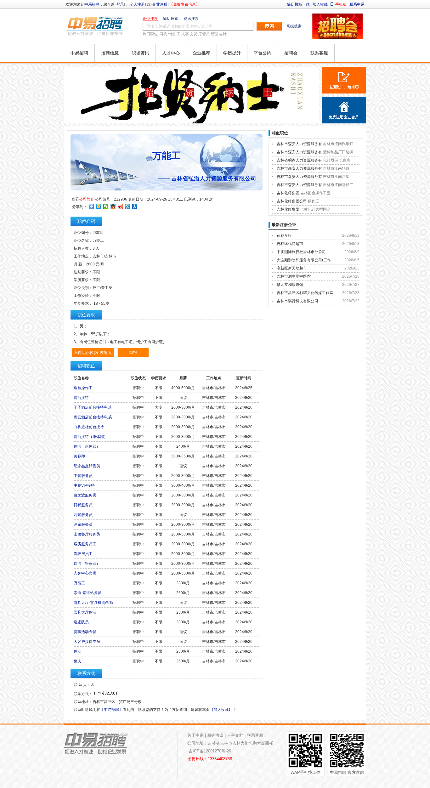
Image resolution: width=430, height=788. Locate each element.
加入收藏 (320, 4)
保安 (77, 651)
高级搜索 (294, 26)
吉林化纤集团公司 (292, 201)
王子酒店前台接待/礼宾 (93, 407)
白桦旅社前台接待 (89, 427)
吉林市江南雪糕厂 (338, 185)
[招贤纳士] (191, 122)
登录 (120, 4)
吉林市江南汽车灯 (338, 144)
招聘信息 (110, 52)
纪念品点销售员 (87, 466)
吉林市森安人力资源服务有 (299, 144)
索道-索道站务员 (87, 593)
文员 (193, 34)
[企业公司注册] (344, 110)
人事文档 (235, 735)
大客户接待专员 (87, 641)
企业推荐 (201, 52)
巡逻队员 (81, 622)
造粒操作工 (83, 388)
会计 (223, 34)
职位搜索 (150, 18)
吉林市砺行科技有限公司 (297, 301)
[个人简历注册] (344, 80)
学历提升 (232, 52)
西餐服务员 (83, 515)
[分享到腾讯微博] (127, 206)
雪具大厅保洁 (85, 612)
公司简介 (86, 199)
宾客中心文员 (85, 573)
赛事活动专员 (85, 632)
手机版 (341, 4)
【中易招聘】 (111, 709)
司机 (163, 34)
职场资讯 (140, 52)
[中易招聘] (95, 26)
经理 (214, 34)
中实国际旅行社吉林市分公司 (301, 252)
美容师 (79, 456)
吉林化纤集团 (288, 193)
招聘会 (290, 52)
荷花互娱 (284, 235)
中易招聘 (91, 4)
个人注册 (137, 4)
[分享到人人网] (135, 206)
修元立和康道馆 (290, 284)
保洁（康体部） (87, 446)
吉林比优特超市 (290, 243)
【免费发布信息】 (184, 4)
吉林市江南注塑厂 (338, 176)
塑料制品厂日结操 (338, 152)
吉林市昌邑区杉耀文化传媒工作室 (305, 293)
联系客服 (319, 52)
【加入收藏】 (221, 709)
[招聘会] (337, 37)
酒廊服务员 (83, 524)
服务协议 (215, 735)
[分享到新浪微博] (120, 206)
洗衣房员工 (83, 554)
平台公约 (262, 52)
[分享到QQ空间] (98, 206)
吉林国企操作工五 (315, 193)
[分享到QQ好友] (113, 206)
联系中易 (357, 4)
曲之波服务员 (85, 495)
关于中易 (195, 735)
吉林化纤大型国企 (315, 209)
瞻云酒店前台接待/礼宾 (93, 417)
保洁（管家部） (87, 563)
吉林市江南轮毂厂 (338, 168)
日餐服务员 (83, 505)
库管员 (204, 34)
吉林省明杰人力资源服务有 (299, 160)
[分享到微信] (106, 206)
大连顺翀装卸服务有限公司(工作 (304, 260)
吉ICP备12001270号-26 (210, 751)
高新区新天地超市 (292, 268)
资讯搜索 (191, 18)
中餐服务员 (83, 475)
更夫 (77, 661)
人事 (185, 34)
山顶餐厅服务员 (87, 534)
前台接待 (81, 397)
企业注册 (159, 4)
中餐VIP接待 (84, 485)
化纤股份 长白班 (336, 160)
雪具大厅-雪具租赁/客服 (94, 602)
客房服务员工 (85, 544)
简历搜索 (170, 18)
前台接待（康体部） (91, 436)
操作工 (313, 201)
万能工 (79, 583)
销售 (172, 34)
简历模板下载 (298, 4)
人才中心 (171, 52)
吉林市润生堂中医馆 (294, 276)
